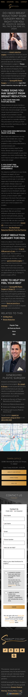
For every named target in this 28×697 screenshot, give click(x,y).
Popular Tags (14, 325)
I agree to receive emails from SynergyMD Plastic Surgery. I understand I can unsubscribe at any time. (15, 597)
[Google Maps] (14, 656)
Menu (3, 1)
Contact (24, 1)
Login (20, 691)
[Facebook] (16, 650)
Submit (14, 607)
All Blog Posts (7, 317)
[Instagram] (11, 650)
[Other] (22, 650)
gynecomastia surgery (14, 261)
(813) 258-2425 (6, 420)
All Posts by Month (14, 328)
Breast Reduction (9, 319)
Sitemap (4, 691)
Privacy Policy (12, 585)
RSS (14, 334)
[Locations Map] (14, 437)
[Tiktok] (5, 650)
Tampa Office (14, 458)
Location (10, 1)
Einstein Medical (16, 687)
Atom (14, 331)
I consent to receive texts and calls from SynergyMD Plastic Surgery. (14, 579)
